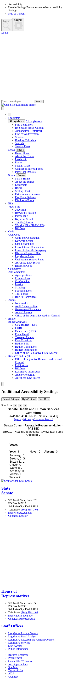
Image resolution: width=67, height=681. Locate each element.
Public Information (18, 648)
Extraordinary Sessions (27, 194)
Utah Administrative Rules (29, 259)
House (11, 149)
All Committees (16, 271)
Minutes (27, 419)
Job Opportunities (17, 664)
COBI (18, 327)
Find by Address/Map (27, 133)
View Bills (14, 206)
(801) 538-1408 (29, 509)
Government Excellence (28, 309)
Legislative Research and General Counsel (31, 639)
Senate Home (22, 178)
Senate (11, 175)
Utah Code (14, 234)
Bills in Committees (25, 296)
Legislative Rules (24, 256)
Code (11, 231)
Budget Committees (26, 346)
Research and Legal (19, 356)
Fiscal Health (22, 334)
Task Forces (21, 293)
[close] (2, 384)
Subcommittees (23, 290)
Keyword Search (24, 219)
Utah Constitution (24, 243)
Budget (12, 318)
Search (6, 21)
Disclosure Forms (24, 200)
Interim (19, 284)
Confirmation (22, 281)
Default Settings (11, 399)
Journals (19, 143)
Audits (11, 299)
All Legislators (17, 121)
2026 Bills (20, 209)
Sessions (19, 137)
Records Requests (18, 654)
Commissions (22, 278)
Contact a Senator (17, 515)
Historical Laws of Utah (28, 253)
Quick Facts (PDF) (25, 331)
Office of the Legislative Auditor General (37, 315)
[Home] (33, 104)
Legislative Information (27, 371)
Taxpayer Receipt (24, 337)
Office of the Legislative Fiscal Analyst (36, 352)
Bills (10, 203)
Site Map (13, 667)
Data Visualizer (23, 340)
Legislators (14, 117)
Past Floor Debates (25, 171)
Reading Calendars (25, 140)
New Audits (21, 303)
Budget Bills (22, 343)
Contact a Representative (21, 618)
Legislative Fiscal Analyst (22, 636)
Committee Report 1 (43, 419)
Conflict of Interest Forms (29, 168)
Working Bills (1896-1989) (29, 225)
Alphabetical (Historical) (28, 130)
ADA (11, 673)
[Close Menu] (9, 114)
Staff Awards (15, 645)
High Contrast (29, 399)
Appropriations (23, 275)
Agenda (17, 419)
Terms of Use (15, 670)
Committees (14, 268)
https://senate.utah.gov (20, 512)
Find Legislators (24, 124)
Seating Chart (22, 165)
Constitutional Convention (29, 247)
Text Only (44, 399)
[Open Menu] (2, 108)
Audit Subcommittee (26, 306)
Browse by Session (25, 212)
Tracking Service (24, 222)
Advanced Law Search (27, 262)
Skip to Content (16, 13)
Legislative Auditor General (23, 633)
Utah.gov (13, 676)
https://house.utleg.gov (20, 615)
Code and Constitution (27, 237)
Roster (18, 162)
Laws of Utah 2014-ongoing (30, 250)
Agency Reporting (25, 374)
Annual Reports (23, 312)
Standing (20, 287)
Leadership (21, 159)
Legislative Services (19, 642)
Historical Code (23, 265)
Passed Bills (21, 215)
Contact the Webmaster (20, 661)
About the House (24, 156)
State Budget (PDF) (26, 324)
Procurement (15, 657)
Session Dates (22, 146)
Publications (21, 365)
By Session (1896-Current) (29, 127)
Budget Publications (26, 349)
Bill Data (20, 228)
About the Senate (24, 181)
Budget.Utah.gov (17, 321)
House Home (22, 153)
